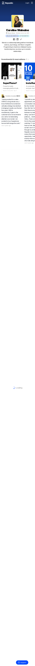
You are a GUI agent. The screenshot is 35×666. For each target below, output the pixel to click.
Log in (27, 3)
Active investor (23, 35)
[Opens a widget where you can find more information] (22, 662)
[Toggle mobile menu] (32, 3)
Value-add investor (12, 35)
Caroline (7, 96)
